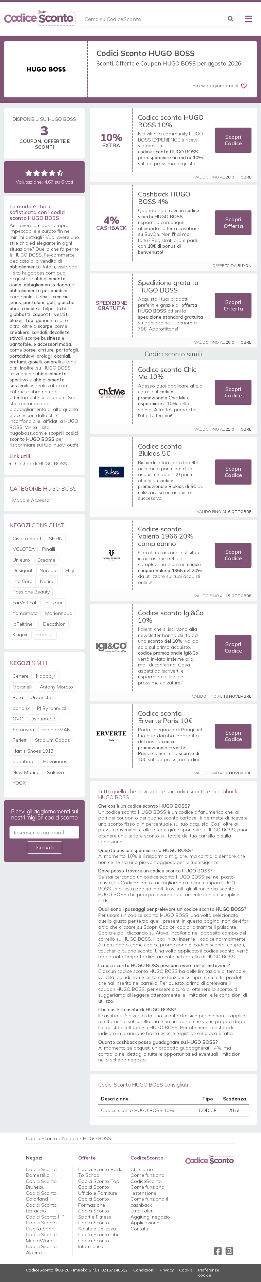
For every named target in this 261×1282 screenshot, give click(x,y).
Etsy (69, 570)
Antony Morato (56, 687)
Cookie (186, 1270)
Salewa (55, 772)
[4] (52, 172)
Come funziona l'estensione (147, 1190)
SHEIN (56, 538)
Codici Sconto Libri (99, 1234)
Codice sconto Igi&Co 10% (171, 616)
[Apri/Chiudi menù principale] (248, 19)
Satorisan (23, 730)
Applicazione (144, 1223)
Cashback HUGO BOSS (41, 463)
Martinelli (22, 687)
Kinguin (21, 634)
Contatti (139, 1229)
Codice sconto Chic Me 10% (167, 373)
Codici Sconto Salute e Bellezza (97, 1226)
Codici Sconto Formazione (93, 1202)
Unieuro (21, 560)
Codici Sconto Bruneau (41, 1184)
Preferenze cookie (208, 1273)
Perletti (20, 740)
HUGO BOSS (97, 1138)
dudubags (24, 761)
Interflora (23, 581)
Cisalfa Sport (27, 538)
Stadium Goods (52, 740)
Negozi (70, 1138)
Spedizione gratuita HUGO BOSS (168, 286)
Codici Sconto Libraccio (41, 1208)
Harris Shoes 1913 (33, 751)
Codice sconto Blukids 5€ (160, 450)
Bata (18, 697)
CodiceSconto (41, 1138)
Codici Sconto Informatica (93, 1244)
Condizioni (143, 1270)
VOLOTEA (24, 549)
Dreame (46, 560)
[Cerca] (230, 19)
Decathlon (54, 624)
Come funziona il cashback (149, 1202)
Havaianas (55, 761)
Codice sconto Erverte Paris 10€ (165, 717)
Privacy (167, 1270)
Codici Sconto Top (98, 1181)
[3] (44, 172)
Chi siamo (141, 1169)
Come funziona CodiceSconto (147, 1178)
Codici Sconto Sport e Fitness (94, 1214)
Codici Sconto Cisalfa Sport (41, 1226)
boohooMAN (55, 730)
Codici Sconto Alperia (41, 1249)
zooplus (45, 634)
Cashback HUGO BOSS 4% (164, 198)
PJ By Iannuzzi (52, 708)
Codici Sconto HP (45, 1217)
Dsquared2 (43, 719)
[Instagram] (229, 1251)
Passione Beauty (31, 592)
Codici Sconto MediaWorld (41, 1237)
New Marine (26, 772)
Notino (47, 581)
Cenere (21, 676)
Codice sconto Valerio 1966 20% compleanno (166, 536)
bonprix (21, 708)
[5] (60, 172)
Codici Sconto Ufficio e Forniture (97, 1190)
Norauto (48, 570)
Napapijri (46, 676)
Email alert (142, 1211)
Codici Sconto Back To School (99, 1172)
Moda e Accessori (32, 500)
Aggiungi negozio (150, 1217)
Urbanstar (42, 697)
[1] (28, 172)
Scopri (233, 140)
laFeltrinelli (24, 624)
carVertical (24, 603)
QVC (18, 719)
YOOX (19, 783)
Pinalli (48, 549)
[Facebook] (217, 1251)
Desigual (22, 570)
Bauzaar (53, 603)
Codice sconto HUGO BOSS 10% (171, 121)
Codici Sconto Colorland (41, 1196)
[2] (36, 172)
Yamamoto (25, 613)
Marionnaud (58, 613)
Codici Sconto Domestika (41, 1172)
